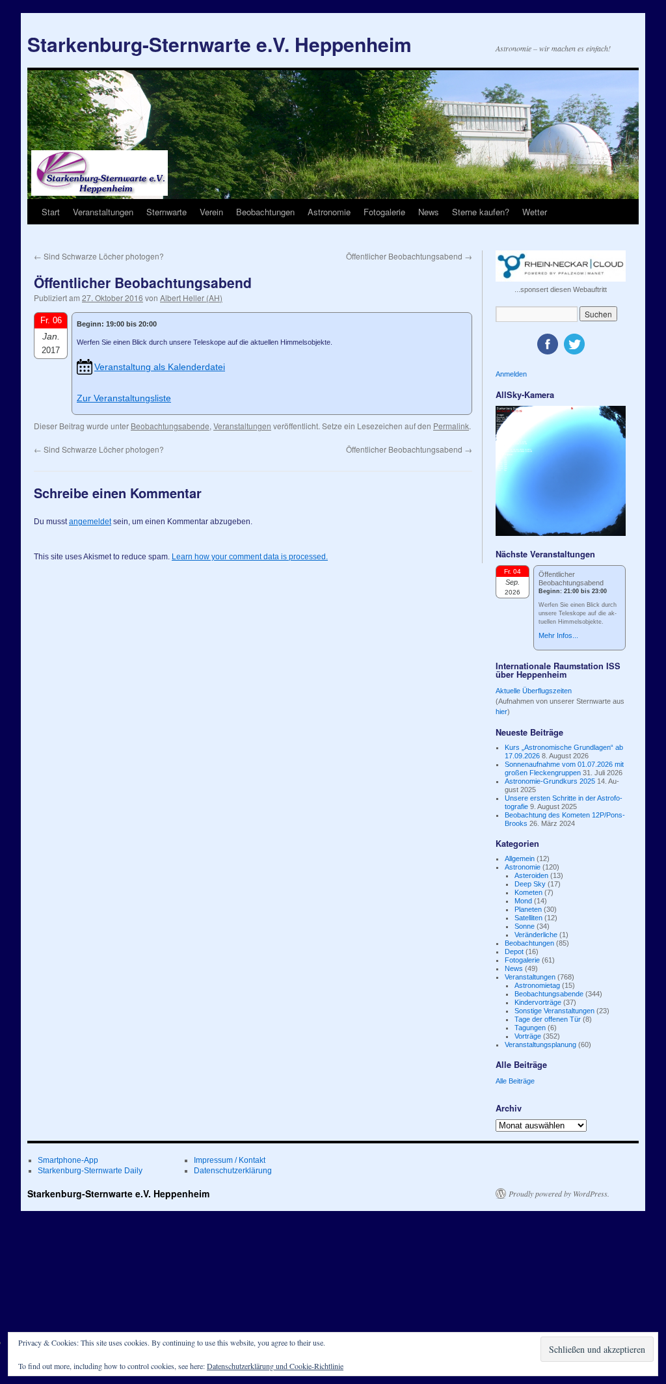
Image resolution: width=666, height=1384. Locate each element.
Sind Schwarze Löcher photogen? (99, 255)
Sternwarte (166, 212)
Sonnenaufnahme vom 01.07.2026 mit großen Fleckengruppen (564, 768)
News (428, 212)
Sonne (524, 926)
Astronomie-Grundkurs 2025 (550, 781)
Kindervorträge (537, 1002)
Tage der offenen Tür (547, 1019)
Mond (523, 901)
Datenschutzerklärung (233, 1170)
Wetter (534, 212)
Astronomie (329, 212)
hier (501, 711)
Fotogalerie (384, 212)
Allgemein (520, 858)
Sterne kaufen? (480, 212)
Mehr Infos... (558, 635)
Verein (211, 212)
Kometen (528, 892)
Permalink (451, 425)
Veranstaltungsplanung (540, 1044)
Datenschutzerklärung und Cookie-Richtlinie (275, 1366)
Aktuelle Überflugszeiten (534, 691)
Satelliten (528, 918)
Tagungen (530, 1027)
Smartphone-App (68, 1160)
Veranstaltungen (103, 212)
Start (51, 212)
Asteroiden (531, 875)
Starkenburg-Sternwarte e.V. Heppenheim (219, 44)
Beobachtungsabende (170, 425)
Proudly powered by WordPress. (559, 1193)
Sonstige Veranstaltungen (554, 1011)
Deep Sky (530, 884)
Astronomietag (537, 985)
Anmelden (511, 374)
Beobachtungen (265, 212)
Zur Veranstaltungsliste (124, 398)
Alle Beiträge (515, 1081)
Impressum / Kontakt (229, 1160)
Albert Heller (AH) (191, 297)
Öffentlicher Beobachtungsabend (409, 255)
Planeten (528, 909)
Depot (514, 951)
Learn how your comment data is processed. (250, 556)
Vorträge (527, 1036)
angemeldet (90, 521)
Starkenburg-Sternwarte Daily (90, 1170)
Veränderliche (535, 934)
